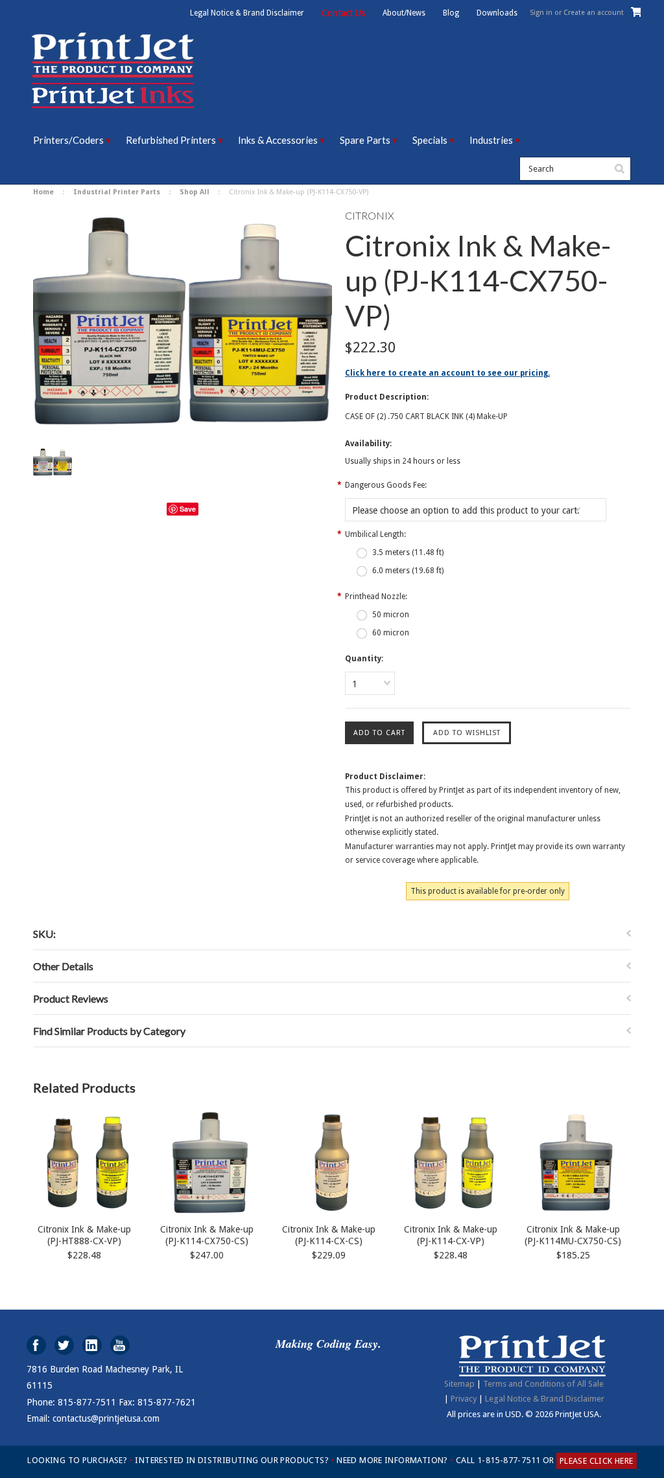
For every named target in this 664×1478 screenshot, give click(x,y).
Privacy (464, 1399)
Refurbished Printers (171, 140)
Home (43, 192)
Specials (429, 140)
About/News (404, 12)
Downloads (497, 12)
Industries (491, 140)
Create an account (593, 12)
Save (188, 509)
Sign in (541, 12)
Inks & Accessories (278, 140)
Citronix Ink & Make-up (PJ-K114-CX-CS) (328, 1235)
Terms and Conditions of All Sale (543, 1384)
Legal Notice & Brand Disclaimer (247, 12)
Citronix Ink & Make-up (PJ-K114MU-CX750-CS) (573, 1235)
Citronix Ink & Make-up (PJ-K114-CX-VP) (450, 1235)
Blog (451, 12)
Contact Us (343, 13)
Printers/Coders (68, 140)
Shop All (194, 192)
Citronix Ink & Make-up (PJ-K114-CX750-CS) (207, 1235)
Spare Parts (365, 140)
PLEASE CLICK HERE (597, 1461)
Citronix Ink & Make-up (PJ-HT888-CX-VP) (84, 1235)
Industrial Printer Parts (116, 192)
